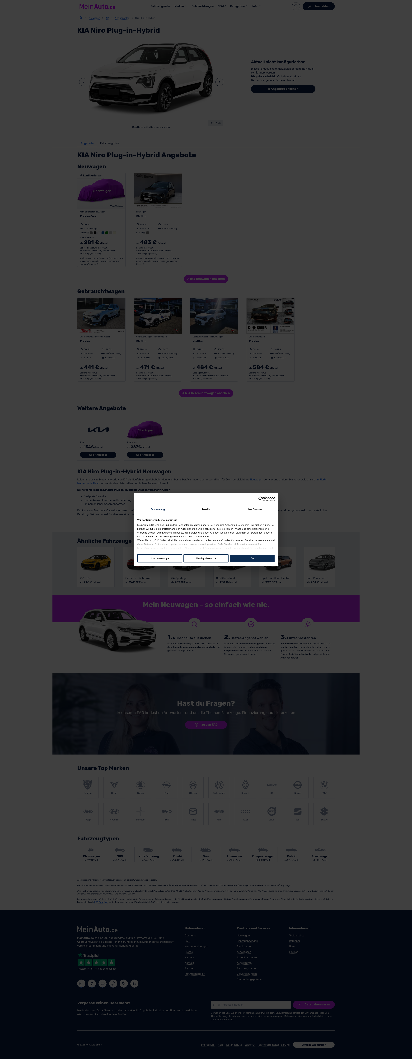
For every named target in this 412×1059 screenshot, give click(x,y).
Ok (252, 558)
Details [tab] (206, 509)
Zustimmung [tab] (158, 509)
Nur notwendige (160, 558)
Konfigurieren (204, 558)
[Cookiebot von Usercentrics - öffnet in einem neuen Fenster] (261, 498)
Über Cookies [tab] (254, 509)
